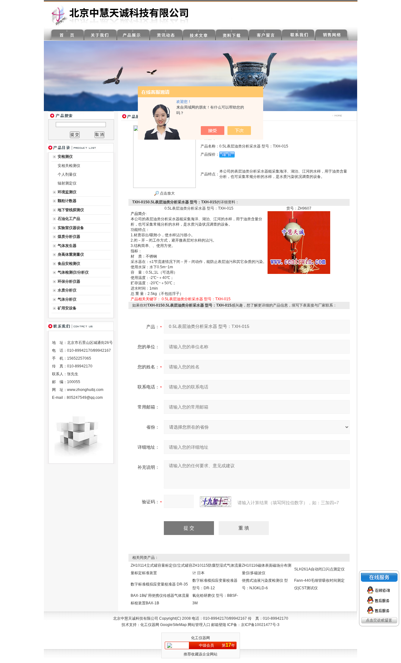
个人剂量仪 (67, 174)
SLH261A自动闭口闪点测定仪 (319, 569)
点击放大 (167, 193)
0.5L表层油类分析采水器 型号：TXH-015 (196, 299)
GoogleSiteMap (173, 625)
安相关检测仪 (69, 165)
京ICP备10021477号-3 (260, 625)
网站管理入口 (199, 625)
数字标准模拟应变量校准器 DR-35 (159, 584)
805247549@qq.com (85, 397)
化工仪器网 (149, 625)
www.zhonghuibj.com (85, 390)
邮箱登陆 (218, 625)
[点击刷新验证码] (215, 501)
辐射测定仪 (67, 183)
